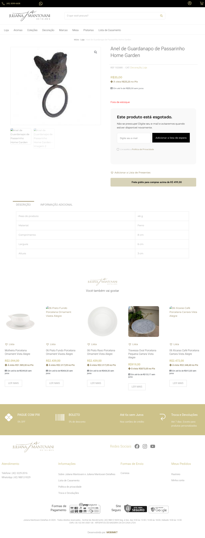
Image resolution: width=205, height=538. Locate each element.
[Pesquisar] (161, 15)
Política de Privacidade (143, 149)
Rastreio (175, 474)
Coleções (32, 30)
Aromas (18, 30)
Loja (6, 30)
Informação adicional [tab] (56, 204)
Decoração (48, 30)
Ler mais (13, 383)
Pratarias (88, 30)
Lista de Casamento (109, 30)
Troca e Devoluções (68, 493)
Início (76, 39)
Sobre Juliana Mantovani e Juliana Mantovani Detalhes (86, 474)
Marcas (63, 30)
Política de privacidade (70, 486)
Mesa (75, 30)
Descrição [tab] (23, 204)
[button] (95, 52)
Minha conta (177, 480)
